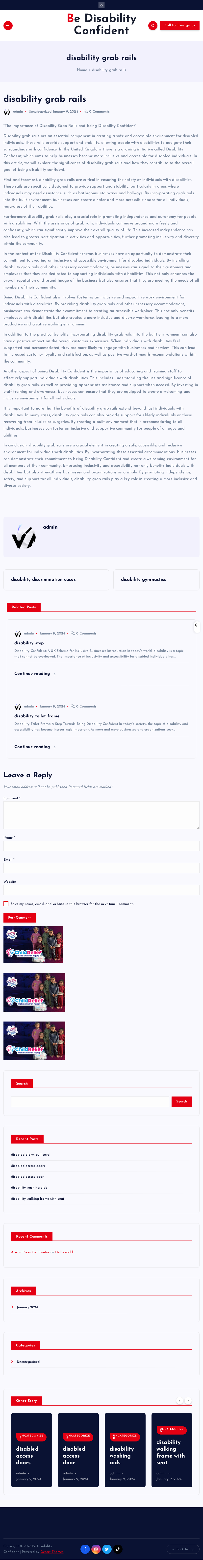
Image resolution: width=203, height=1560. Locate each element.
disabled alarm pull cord (30, 1154)
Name (9, 837)
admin (18, 112)
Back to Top (186, 1549)
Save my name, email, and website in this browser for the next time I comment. (72, 904)
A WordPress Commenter (30, 1252)
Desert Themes (52, 1552)
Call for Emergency (180, 25)
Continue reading (32, 674)
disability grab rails (109, 70)
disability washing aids (29, 1187)
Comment (12, 798)
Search (22, 1084)
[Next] (188, 1400)
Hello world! (64, 1252)
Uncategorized (40, 112)
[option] (31, 1450)
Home (82, 70)
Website (9, 881)
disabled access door (27, 1176)
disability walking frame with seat (37, 1198)
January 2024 (27, 1307)
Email (9, 859)
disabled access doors (28, 1166)
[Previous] (179, 1400)
